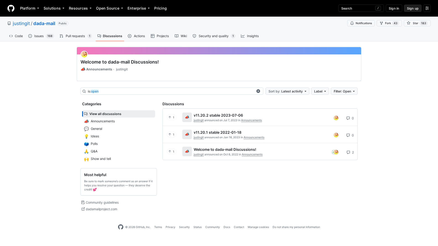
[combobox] (170, 91)
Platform (27, 8)
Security (184, 227)
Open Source (107, 8)
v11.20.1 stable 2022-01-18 (217, 132)
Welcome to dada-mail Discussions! (120, 62)
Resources (78, 8)
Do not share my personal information (296, 227)
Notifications (364, 23)
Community (212, 227)
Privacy (170, 227)
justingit (21, 23)
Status (197, 227)
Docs (227, 227)
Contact (239, 227)
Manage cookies (258, 227)
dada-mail (44, 23)
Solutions (52, 8)
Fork (391, 23)
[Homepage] (11, 8)
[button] (258, 91)
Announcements (96, 69)
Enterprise (137, 8)
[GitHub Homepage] (120, 227)
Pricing (160, 8)
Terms (158, 227)
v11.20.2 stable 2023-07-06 (218, 115)
